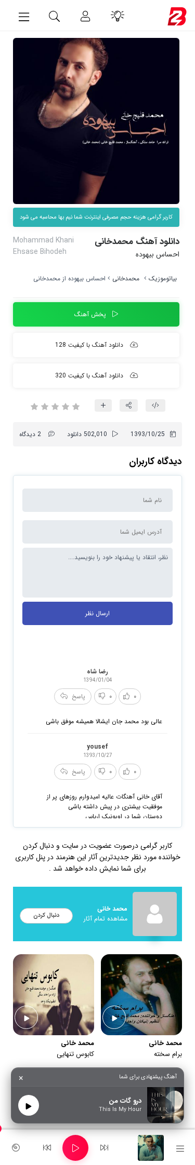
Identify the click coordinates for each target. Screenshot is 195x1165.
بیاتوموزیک (163, 278)
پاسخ (78, 696)
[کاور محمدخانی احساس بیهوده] (96, 121)
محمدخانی (124, 278)
